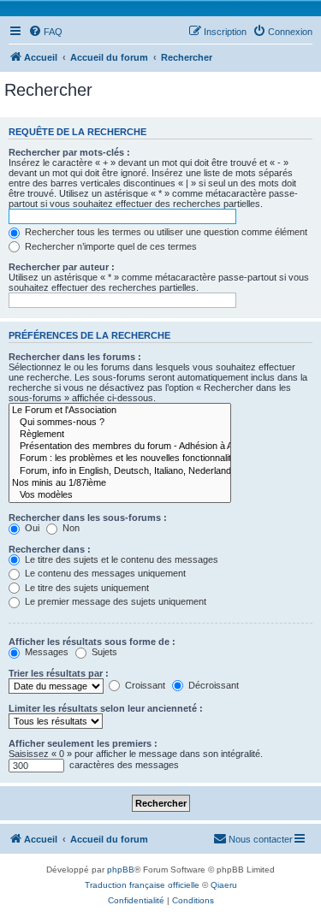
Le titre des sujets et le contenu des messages (120, 559)
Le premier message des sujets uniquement (114, 601)
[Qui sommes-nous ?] (119, 423)
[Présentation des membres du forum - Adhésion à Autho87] (119, 447)
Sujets (103, 652)
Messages (45, 652)
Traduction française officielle (142, 885)
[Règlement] (119, 435)
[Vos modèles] (119, 495)
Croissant (143, 685)
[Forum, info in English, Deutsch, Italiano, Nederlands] (119, 471)
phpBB (120, 869)
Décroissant (212, 685)
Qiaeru (224, 885)
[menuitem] (45, 31)
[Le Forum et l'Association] (119, 411)
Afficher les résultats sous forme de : (92, 641)
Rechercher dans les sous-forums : (88, 517)
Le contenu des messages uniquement (104, 573)
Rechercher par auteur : (62, 267)
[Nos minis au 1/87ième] (119, 483)
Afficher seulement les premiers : (83, 743)
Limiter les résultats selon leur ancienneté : (106, 708)
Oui (30, 528)
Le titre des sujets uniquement (85, 588)
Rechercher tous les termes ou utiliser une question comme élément (164, 232)
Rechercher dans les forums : (75, 357)
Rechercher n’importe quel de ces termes (109, 246)
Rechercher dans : (50, 549)
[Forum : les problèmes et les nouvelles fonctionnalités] (119, 458)
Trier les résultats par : (59, 673)
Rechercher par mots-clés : (69, 152)
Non (70, 528)
